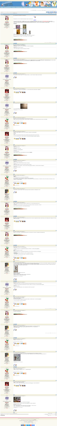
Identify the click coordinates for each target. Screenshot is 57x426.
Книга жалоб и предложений (51, 10)
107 (25, 131)
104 (25, 88)
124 (25, 381)
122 (25, 352)
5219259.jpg (19, 407)
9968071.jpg (19, 36)
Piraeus (7, 88)
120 (25, 325)
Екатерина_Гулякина (7, 15)
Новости (22, 418)
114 (24, 231)
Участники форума (39, 10)
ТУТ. (34, 35)
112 (24, 202)
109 (25, 160)
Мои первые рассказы (25, 418)
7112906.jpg (24, 36)
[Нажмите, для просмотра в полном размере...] (23, 108)
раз (9, 27)
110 (24, 175)
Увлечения (30, 418)
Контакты (35, 418)
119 (25, 310)
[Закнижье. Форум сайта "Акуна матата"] (7, 6)
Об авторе (19, 418)
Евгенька (7, 175)
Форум (32, 418)
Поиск (55, 10)
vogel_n (7, 262)
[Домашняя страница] (16, 43)
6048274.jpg (28, 36)
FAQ (46, 10)
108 (25, 145)
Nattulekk (7, 160)
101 (25, 44)
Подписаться (37, 418)
